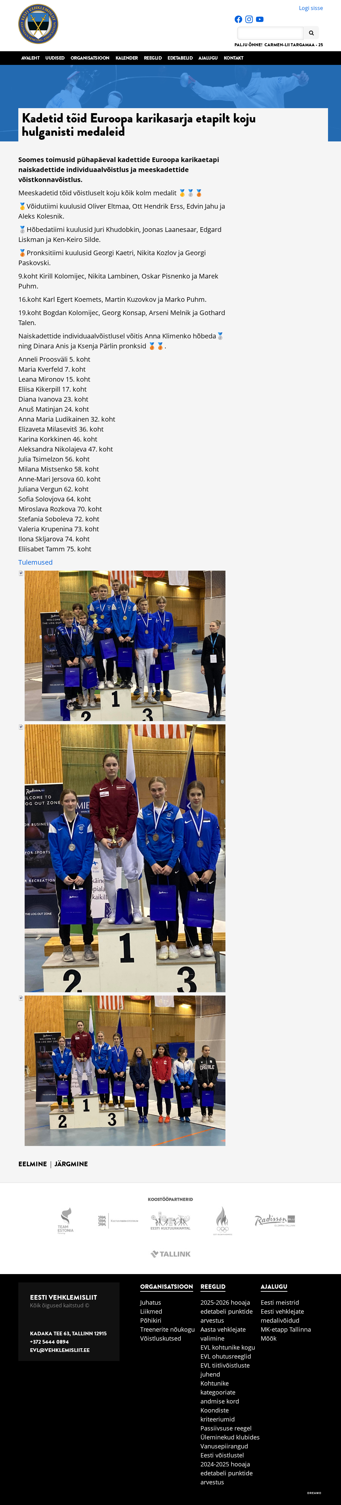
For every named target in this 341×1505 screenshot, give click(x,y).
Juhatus (150, 1302)
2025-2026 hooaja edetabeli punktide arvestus (226, 1311)
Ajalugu (208, 58)
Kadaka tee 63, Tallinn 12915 (68, 1334)
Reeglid (153, 58)
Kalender (127, 58)
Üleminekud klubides (230, 1437)
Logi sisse (311, 8)
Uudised (55, 58)
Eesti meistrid (280, 1302)
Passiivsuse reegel (226, 1428)
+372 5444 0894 (49, 1342)
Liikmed (151, 1311)
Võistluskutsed (160, 1338)
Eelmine (32, 1164)
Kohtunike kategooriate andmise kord (219, 1392)
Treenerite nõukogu (167, 1329)
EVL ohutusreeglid (225, 1356)
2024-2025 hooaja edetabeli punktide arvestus (226, 1473)
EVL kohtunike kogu (227, 1347)
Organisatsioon (90, 58)
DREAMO (314, 1493)
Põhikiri (151, 1320)
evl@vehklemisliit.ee (60, 1350)
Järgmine (71, 1164)
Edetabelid (180, 58)
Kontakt (233, 58)
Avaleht (30, 58)
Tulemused (35, 562)
